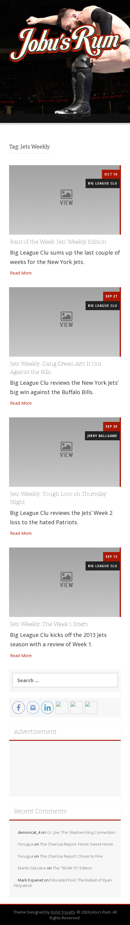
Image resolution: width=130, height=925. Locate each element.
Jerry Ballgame (102, 436)
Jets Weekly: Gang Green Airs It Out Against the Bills (55, 367)
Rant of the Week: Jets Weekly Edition (58, 241)
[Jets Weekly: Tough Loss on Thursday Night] (64, 451)
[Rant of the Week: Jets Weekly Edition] (64, 199)
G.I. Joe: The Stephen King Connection (81, 832)
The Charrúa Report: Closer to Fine (71, 856)
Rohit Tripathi (63, 912)
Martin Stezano (32, 868)
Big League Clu (102, 183)
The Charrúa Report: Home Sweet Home (76, 844)
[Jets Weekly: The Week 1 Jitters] (64, 582)
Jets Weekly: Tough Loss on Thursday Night (58, 498)
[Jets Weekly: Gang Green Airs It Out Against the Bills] (64, 321)
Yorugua (25, 844)
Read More (21, 273)
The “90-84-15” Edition (72, 868)
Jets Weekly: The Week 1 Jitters (49, 624)
